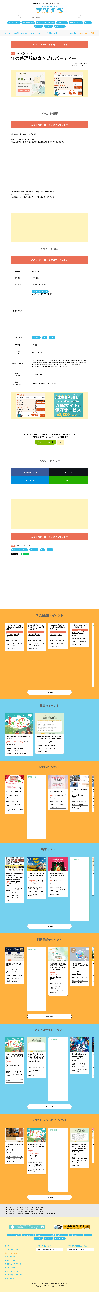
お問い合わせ (9, 1278)
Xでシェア (69, 472)
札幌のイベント (39, 1285)
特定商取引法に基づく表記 (14, 1275)
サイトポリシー (10, 1267)
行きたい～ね (45, 442)
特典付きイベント (21, 33)
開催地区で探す (53, 33)
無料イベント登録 (87, 33)
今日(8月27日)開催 (14, 23)
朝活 (44, 337)
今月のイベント (37, 33)
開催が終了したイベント (13, 1264)
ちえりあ (87, 23)
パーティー (36, 337)
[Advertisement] (49, 166)
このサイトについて (11, 1249)
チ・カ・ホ (38, 26)
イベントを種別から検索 (44, 1246)
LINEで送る (69, 480)
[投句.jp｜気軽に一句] (30, 84)
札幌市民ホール (59, 26)
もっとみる (49, 692)
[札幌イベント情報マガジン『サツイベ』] (49, 9)
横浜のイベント (48, 1285)
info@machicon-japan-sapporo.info (44, 383)
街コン (52, 337)
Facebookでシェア (30, 472)
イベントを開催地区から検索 (77, 1246)
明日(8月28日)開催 (28, 23)
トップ (7, 33)
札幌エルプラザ (62, 23)
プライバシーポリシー (12, 1271)
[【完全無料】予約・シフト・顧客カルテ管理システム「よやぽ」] (68, 84)
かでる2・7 (48, 26)
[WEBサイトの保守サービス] (68, 405)
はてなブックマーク (30, 480)
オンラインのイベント (58, 1285)
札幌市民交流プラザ (76, 23)
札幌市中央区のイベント (40, 291)
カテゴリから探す (69, 33)
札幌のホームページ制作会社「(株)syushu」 (51, 1287)
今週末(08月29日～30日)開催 (45, 23)
